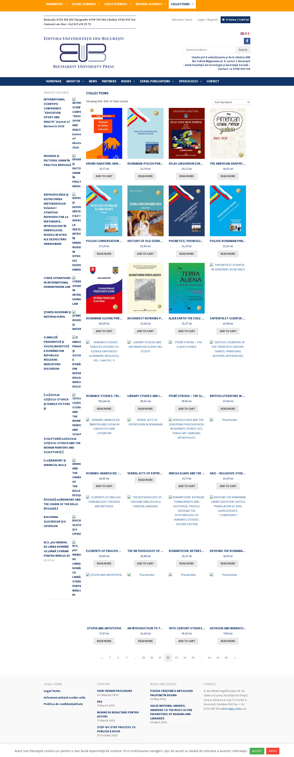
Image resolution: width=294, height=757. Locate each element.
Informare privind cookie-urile (64, 697)
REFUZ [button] (273, 751)
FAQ (99, 701)
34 (184, 657)
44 (209, 657)
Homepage (54, 81)
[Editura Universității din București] (88, 53)
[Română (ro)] (247, 33)
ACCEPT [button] (257, 751)
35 (193, 657)
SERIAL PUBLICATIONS (155, 81)
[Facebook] (247, 41)
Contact (213, 81)
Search (243, 49)
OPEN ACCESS (188, 81)
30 (151, 657)
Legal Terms (52, 691)
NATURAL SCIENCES (149, 4)
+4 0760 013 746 (239, 68)
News (93, 81)
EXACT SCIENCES (115, 4)
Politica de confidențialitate (63, 704)
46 (226, 657)
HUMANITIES (54, 4)
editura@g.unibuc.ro (233, 708)
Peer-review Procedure (114, 691)
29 (143, 657)
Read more (145, 176)
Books (126, 81)
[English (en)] (242, 33)
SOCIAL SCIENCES (84, 4)
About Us (73, 81)
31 (160, 657)
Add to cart (104, 176)
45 (218, 657)
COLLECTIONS (180, 4)
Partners (109, 81)
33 (176, 657)
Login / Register (207, 19)
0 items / (237, 19)
